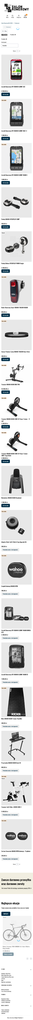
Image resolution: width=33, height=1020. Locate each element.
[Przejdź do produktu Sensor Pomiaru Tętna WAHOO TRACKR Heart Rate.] (16, 335)
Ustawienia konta (5, 1011)
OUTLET (5, 914)
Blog (2, 980)
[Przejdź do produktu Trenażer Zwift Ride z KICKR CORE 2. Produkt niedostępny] (16, 790)
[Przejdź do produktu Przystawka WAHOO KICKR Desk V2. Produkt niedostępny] (16, 746)
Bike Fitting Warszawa (6, 975)
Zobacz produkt (8, 954)
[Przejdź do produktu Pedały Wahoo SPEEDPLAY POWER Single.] (16, 246)
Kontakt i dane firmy (5, 973)
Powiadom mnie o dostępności (10, 550)
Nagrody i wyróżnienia (6, 982)
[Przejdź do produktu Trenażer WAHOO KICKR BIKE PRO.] (16, 373)
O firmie (3, 978)
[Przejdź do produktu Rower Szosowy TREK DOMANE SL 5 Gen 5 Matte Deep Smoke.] (17, 930)
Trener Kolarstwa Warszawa (7, 977)
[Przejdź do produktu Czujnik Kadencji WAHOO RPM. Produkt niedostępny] (16, 569)
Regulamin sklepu (5, 999)
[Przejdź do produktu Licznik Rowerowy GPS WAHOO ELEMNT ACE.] (16, 70)
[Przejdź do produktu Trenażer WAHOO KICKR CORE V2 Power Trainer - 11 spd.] (16, 407)
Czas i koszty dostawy (6, 991)
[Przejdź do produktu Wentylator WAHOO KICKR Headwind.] (16, 481)
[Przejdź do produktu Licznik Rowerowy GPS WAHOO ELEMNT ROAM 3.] (16, 158)
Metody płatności (5, 989)
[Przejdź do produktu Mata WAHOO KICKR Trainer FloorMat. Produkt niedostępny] (16, 702)
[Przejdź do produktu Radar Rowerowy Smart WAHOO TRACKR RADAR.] (16, 290)
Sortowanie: (4, 42)
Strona (14, 51)
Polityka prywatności (5, 1000)
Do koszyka (5, 94)
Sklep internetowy (14, 1017)
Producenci (17, 23)
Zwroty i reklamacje (5, 1002)
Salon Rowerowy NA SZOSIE (7, 23)
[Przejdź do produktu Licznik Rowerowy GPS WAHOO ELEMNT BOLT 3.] (16, 114)
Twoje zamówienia (5, 1010)
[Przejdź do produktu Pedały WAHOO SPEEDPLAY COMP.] (16, 202)
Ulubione (3, 1013)
